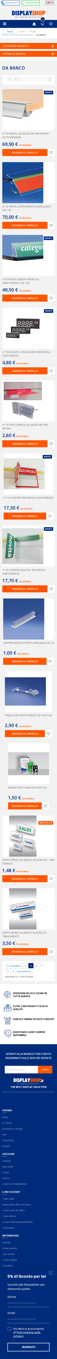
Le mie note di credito (13, 1210)
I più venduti (8, 1254)
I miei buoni (8, 1227)
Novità (5, 1172)
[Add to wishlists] (51, 152)
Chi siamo (7, 1123)
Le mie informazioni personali (17, 1221)
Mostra (3, 78)
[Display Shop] (28, 15)
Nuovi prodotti (9, 1248)
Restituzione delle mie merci (16, 1204)
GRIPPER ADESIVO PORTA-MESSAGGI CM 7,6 (28, 643)
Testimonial (8, 1140)
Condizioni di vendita (12, 1128)
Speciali (6, 1242)
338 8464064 (32, 2)
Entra (35, 21)
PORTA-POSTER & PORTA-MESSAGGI (17, 35)
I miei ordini (8, 1198)
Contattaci (7, 1265)
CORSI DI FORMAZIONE (14, 1184)
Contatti (6, 1146)
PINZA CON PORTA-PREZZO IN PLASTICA (28, 715)
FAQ (4, 1134)
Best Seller (7, 1166)
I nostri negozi (9, 1259)
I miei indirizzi (9, 1216)
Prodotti (32, 31)
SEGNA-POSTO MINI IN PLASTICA (27, 787)
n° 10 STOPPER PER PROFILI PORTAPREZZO (29, 497)
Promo (5, 1178)
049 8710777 (12, 2)
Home (22, 31)
